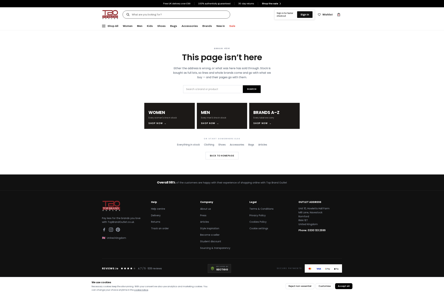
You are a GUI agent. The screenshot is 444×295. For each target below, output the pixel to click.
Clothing (209, 144)
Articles (262, 144)
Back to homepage (222, 155)
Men (139, 25)
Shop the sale (270, 3)
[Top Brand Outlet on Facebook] (104, 229)
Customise (325, 286)
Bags (173, 25)
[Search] (128, 14)
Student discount (210, 241)
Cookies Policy (258, 222)
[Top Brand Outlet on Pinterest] (118, 229)
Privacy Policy (257, 215)
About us (205, 209)
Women (128, 25)
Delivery (156, 215)
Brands (207, 25)
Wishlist (327, 14)
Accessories (190, 25)
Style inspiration (209, 228)
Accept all (344, 286)
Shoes (161, 25)
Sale (232, 25)
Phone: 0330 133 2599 (312, 230)
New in (220, 25)
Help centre (158, 209)
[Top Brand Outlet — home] (110, 14)
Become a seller (210, 235)
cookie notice (141, 289)
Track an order (160, 228)
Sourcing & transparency (215, 248)
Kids (150, 25)
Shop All (113, 25)
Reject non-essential (300, 286)
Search (252, 89)
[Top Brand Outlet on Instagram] (111, 229)
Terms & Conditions (261, 209)
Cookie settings (258, 228)
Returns (155, 222)
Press (203, 215)
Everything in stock (188, 144)
